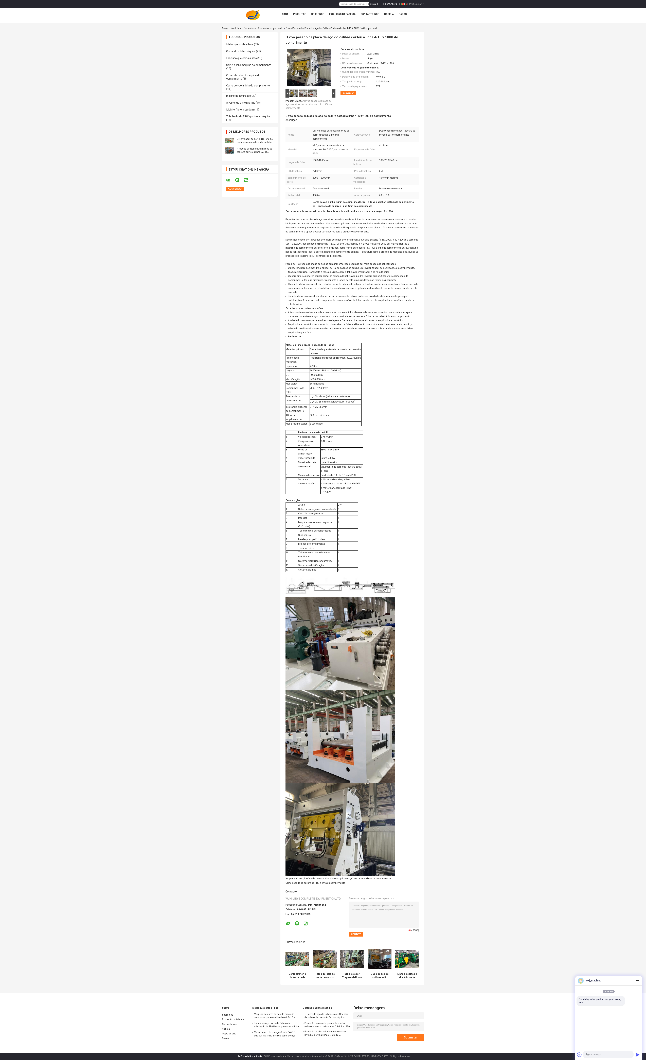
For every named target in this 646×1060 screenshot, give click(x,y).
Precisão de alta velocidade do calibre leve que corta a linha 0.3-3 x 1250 (325, 1033)
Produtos (299, 14)
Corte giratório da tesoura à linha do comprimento (323, 878)
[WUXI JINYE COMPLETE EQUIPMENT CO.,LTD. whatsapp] (239, 180)
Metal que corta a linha (239, 44)
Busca (373, 4)
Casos (403, 14)
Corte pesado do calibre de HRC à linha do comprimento (315, 883)
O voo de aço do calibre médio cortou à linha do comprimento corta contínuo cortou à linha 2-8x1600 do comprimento (379, 976)
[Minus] (638, 981)
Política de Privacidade (250, 1056)
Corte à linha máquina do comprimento (248, 65)
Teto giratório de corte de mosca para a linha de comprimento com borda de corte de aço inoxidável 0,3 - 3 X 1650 (325, 976)
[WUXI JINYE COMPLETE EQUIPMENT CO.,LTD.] (252, 15)
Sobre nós (317, 14)
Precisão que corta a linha (241, 58)
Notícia (389, 14)
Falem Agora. (390, 4)
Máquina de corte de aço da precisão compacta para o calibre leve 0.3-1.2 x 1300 (274, 1016)
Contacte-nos (370, 14)
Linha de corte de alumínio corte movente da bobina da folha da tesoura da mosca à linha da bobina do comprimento (407, 976)
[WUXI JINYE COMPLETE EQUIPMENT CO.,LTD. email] (230, 180)
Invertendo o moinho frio (240, 102)
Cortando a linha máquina (240, 51)
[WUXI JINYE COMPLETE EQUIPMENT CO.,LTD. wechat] (248, 180)
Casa (285, 14)
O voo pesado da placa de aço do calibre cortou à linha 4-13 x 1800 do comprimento (308, 104)
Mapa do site (229, 1033)
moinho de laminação (238, 95)
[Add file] (579, 1054)
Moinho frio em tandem (240, 109)
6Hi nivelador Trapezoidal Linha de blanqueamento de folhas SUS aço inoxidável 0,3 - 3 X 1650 (352, 976)
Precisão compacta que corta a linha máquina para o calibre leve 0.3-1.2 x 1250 (327, 1025)
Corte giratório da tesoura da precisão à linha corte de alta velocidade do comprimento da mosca (297, 976)
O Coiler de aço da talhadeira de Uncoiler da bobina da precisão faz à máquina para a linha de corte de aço (326, 1016)
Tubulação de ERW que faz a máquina (248, 116)
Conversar (348, 93)
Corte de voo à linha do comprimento (263, 28)
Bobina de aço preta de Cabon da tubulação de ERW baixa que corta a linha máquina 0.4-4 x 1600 (276, 1025)
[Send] (637, 1054)
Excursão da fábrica (342, 14)
